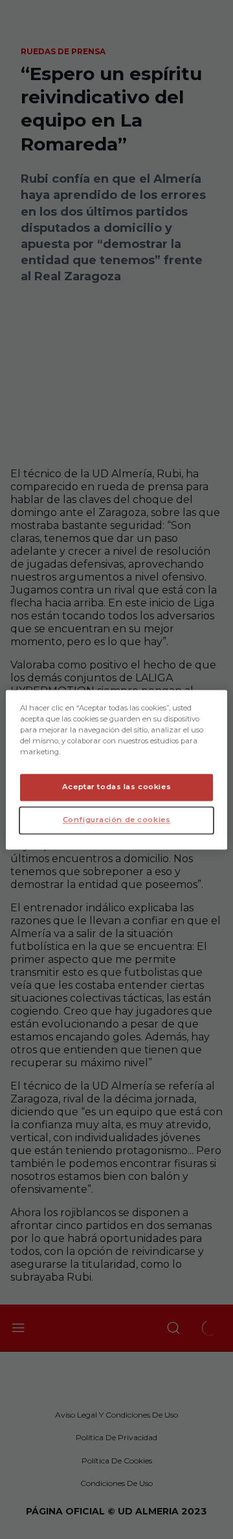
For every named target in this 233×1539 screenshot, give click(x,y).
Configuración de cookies (117, 819)
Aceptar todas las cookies (116, 786)
